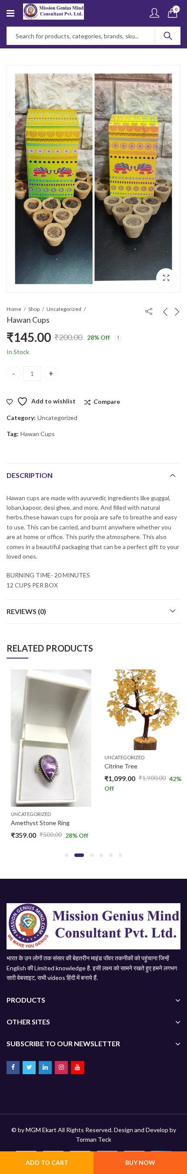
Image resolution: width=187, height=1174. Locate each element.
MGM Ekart (41, 1129)
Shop (34, 309)
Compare (107, 401)
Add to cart (47, 1162)
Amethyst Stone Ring (36, 822)
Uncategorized (64, 309)
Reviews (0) (26, 611)
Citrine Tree (116, 766)
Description (30, 475)
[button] (166, 278)
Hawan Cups (37, 433)
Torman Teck (93, 1139)
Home (14, 309)
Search (167, 36)
